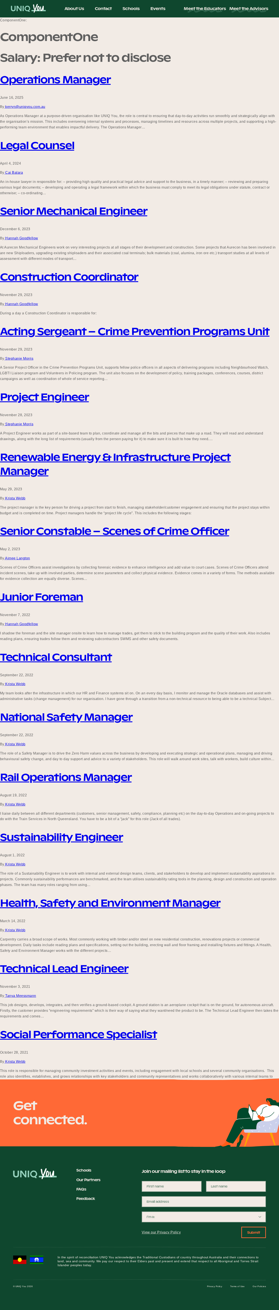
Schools (131, 8)
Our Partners (88, 1180)
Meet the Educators (205, 9)
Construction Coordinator (69, 276)
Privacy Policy (214, 1286)
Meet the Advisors (248, 9)
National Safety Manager (66, 717)
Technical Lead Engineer (64, 968)
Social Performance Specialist (78, 1034)
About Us (74, 8)
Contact (103, 8)
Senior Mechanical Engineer (73, 211)
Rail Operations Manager (65, 777)
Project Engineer (44, 397)
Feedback (85, 1199)
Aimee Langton (17, 558)
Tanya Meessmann (20, 996)
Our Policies (259, 1286)
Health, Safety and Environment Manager (110, 903)
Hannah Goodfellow (21, 238)
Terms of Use (237, 1286)
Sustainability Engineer (61, 837)
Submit (253, 1232)
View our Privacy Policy (161, 1232)
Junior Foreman (41, 596)
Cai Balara (13, 172)
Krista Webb (15, 498)
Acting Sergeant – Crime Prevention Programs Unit (134, 331)
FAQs (81, 1189)
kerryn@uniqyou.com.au (24, 107)
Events (157, 8)
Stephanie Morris (18, 358)
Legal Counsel (37, 145)
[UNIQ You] (28, 9)
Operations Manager (55, 79)
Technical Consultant (56, 657)
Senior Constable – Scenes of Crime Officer (114, 531)
